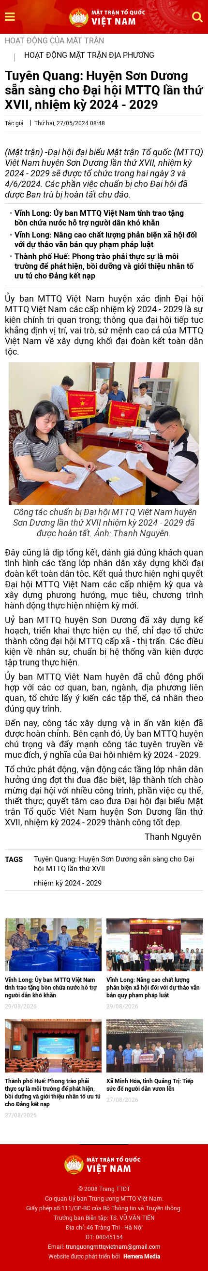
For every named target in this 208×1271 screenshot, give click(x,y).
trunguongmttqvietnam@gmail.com (113, 1247)
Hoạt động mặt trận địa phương (89, 55)
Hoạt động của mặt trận (54, 40)
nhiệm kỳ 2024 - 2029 (68, 883)
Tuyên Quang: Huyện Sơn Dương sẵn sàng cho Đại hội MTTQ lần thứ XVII (114, 864)
